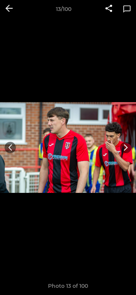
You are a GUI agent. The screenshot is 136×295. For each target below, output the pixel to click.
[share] (108, 9)
